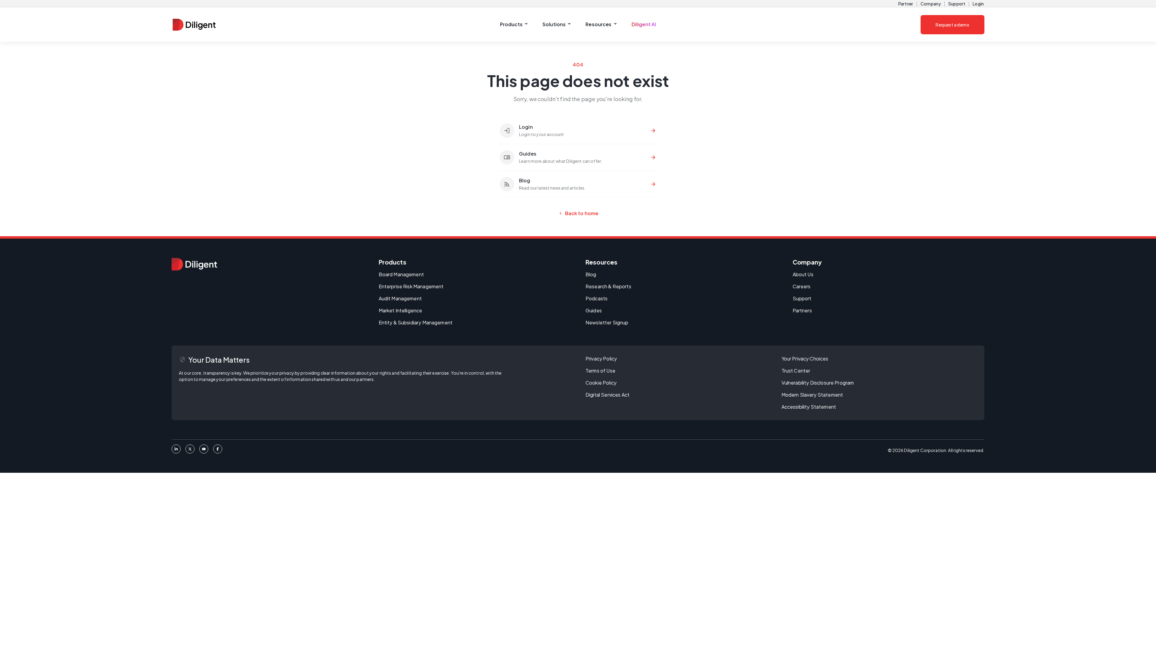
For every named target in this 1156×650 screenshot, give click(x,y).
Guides (594, 310)
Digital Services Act (607, 395)
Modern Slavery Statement (812, 395)
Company (931, 3)
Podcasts (597, 298)
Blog (591, 274)
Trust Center (796, 370)
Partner (905, 3)
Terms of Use (600, 370)
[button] (513, 24)
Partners (802, 310)
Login (978, 3)
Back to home (578, 213)
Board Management (401, 274)
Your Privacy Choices (805, 358)
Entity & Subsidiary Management (416, 322)
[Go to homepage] (194, 264)
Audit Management (400, 298)
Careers (802, 286)
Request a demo (952, 24)
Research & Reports (608, 286)
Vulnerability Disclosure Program (818, 382)
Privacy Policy (601, 358)
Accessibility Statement (809, 407)
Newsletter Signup (607, 322)
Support (956, 3)
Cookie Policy (601, 382)
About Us (803, 274)
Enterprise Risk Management (411, 286)
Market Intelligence (400, 310)
